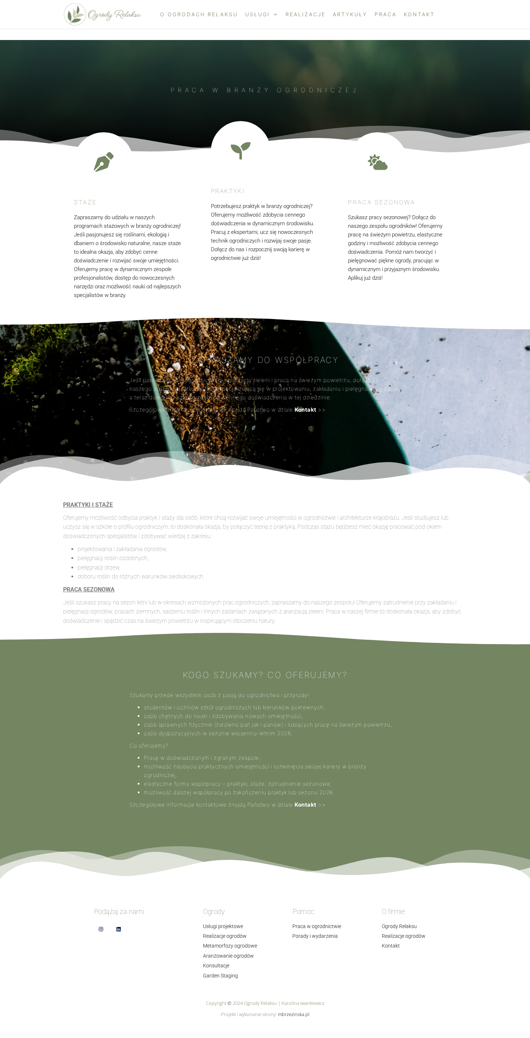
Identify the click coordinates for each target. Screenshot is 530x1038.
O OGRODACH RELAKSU (199, 14)
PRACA (386, 14)
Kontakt (306, 409)
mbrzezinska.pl (293, 1014)
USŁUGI (257, 14)
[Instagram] (101, 929)
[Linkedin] (119, 929)
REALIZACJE (306, 14)
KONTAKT (419, 14)
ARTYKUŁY (350, 14)
